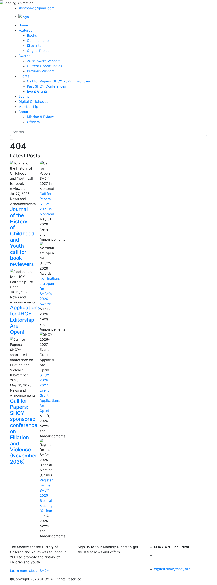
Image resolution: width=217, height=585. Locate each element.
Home (23, 25)
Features (25, 30)
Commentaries (38, 40)
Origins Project (39, 51)
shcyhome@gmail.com (36, 8)
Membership (28, 106)
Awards (24, 56)
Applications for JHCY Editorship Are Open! (25, 319)
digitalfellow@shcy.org (172, 569)
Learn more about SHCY (29, 570)
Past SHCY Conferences (46, 86)
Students (34, 45)
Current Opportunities (44, 66)
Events (23, 76)
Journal (24, 96)
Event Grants (37, 91)
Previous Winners (40, 71)
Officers (33, 122)
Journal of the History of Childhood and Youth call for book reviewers (22, 236)
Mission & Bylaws (40, 117)
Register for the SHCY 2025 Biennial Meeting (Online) (46, 495)
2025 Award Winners (43, 61)
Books (32, 35)
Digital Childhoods (33, 101)
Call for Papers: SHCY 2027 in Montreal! (59, 81)
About (23, 112)
